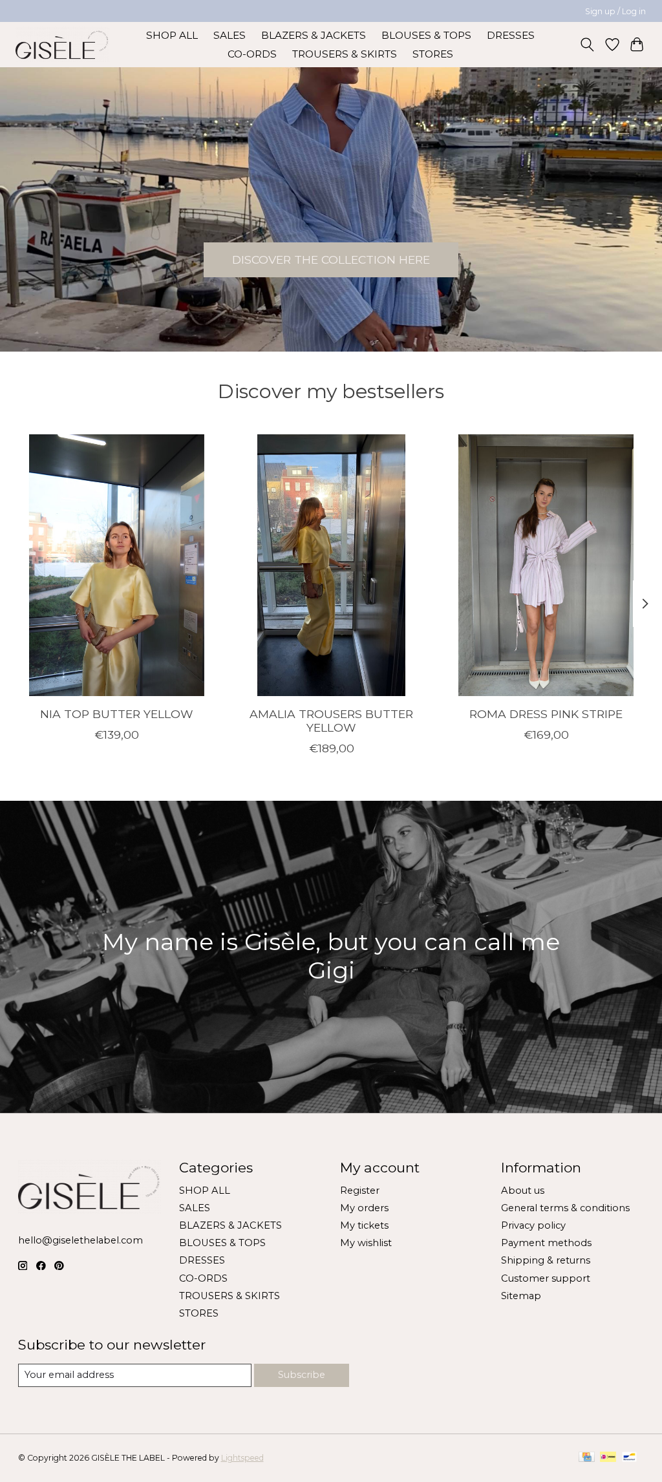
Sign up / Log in (615, 11)
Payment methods (546, 1243)
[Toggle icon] (586, 44)
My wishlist (366, 1243)
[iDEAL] (608, 1458)
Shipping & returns (545, 1260)
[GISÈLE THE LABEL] (62, 44)
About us (522, 1190)
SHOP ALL (172, 35)
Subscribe (301, 1375)
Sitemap (521, 1296)
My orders (364, 1208)
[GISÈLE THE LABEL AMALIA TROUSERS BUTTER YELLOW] (331, 565)
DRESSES (511, 35)
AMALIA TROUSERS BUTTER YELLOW (331, 720)
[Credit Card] (587, 1458)
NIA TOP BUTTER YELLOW (116, 714)
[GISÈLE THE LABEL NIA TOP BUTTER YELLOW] (116, 565)
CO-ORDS (252, 54)
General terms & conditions (565, 1208)
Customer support (545, 1278)
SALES (229, 35)
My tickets (364, 1225)
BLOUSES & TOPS (426, 35)
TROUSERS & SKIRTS (344, 54)
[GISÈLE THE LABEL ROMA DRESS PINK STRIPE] (546, 565)
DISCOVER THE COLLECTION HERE (331, 259)
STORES (432, 54)
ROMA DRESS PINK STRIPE (546, 714)
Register (359, 1190)
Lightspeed (242, 1458)
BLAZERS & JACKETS (313, 35)
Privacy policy (533, 1225)
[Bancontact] (629, 1458)
